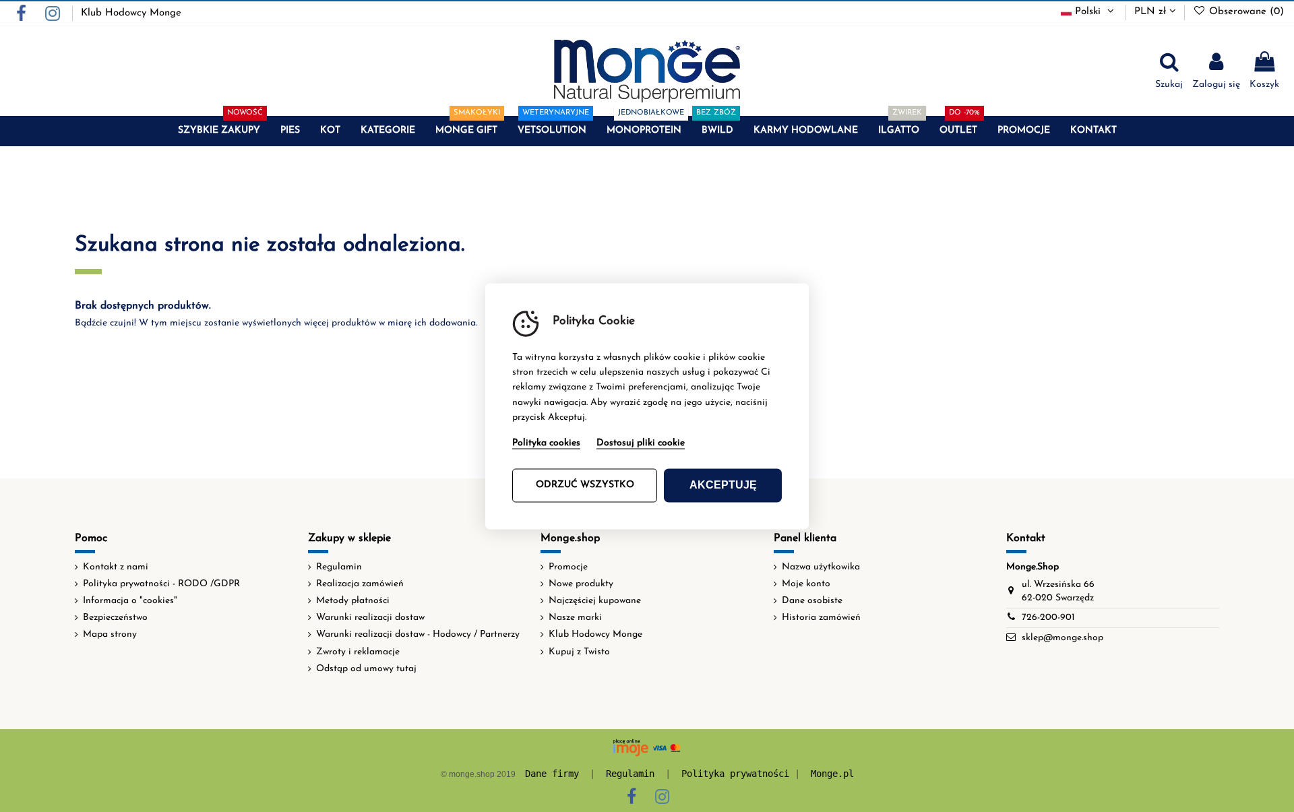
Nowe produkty (581, 584)
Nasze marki (575, 618)
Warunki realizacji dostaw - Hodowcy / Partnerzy (418, 634)
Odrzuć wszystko (585, 485)
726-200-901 (1048, 618)
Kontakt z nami (115, 567)
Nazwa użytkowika (821, 567)
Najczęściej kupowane (595, 601)
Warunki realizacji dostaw (370, 618)
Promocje (568, 567)
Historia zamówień (821, 618)
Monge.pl (832, 773)
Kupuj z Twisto (579, 652)
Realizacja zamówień (360, 584)
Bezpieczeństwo (115, 618)
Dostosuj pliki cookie (640, 443)
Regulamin (339, 567)
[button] (219, 131)
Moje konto (806, 584)
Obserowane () (1245, 12)
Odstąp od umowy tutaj (366, 669)
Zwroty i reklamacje (358, 652)
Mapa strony (110, 634)
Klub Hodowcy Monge (131, 13)
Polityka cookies (546, 443)
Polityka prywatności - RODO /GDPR (161, 584)
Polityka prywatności (735, 773)
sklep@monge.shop (1062, 638)
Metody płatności (353, 601)
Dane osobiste (812, 601)
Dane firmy (552, 773)
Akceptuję (723, 485)
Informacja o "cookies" (130, 601)
